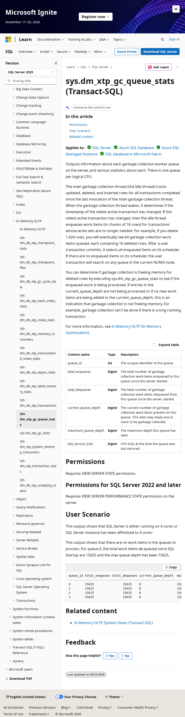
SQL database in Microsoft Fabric (133, 154)
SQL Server (100, 67)
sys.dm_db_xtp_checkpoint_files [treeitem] (38, 262)
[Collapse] (56, 63)
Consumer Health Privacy (136, 707)
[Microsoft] (8, 39)
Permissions (78, 124)
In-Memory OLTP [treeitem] (32, 229)
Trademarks (37, 714)
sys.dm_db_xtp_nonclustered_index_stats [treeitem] (38, 353)
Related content (81, 136)
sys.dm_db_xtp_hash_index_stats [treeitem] (38, 300)
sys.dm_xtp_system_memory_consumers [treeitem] (37, 446)
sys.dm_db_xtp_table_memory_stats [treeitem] (38, 386)
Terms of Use (13, 714)
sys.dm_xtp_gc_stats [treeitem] (35, 433)
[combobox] (30, 72)
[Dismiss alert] (176, 9)
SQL (83, 67)
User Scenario (79, 131)
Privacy (103, 707)
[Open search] (162, 39)
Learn (71, 67)
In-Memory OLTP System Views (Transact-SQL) (113, 622)
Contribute (85, 707)
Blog (64, 707)
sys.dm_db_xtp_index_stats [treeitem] (37, 317)
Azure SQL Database (136, 147)
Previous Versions (42, 707)
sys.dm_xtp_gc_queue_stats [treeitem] (37, 419)
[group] (123, 586)
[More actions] (177, 67)
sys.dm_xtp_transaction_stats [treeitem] (38, 466)
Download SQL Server (160, 51)
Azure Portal (126, 51)
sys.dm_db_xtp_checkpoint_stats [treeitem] (38, 243)
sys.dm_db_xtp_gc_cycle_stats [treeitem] (38, 281)
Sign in (174, 39)
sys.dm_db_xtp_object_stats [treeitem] (38, 370)
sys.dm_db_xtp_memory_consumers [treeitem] (37, 333)
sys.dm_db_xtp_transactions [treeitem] (38, 403)
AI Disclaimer (14, 707)
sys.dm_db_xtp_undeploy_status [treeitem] (38, 485)
